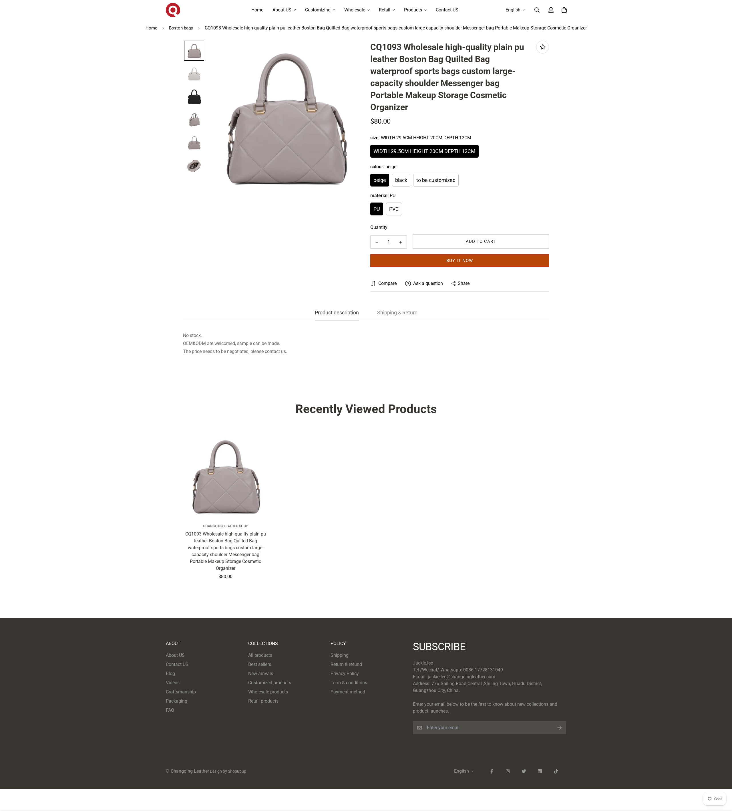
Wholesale (354, 10)
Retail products (263, 701)
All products (260, 655)
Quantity (378, 227)
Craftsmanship (181, 692)
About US (281, 10)
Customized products (269, 682)
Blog (170, 673)
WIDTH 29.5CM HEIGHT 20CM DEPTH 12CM (424, 151)
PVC (394, 209)
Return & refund (346, 664)
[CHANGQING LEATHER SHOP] (173, 10)
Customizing (318, 10)
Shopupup (237, 771)
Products (413, 10)
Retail (384, 10)
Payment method (348, 692)
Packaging (176, 701)
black (401, 180)
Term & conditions (349, 682)
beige (379, 180)
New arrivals (260, 673)
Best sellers (259, 664)
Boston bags (181, 28)
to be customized (435, 180)
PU (376, 209)
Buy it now (459, 260)
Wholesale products (268, 692)
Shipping (340, 655)
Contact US (447, 10)
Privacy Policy (345, 673)
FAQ (170, 710)
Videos (173, 682)
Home (257, 10)
